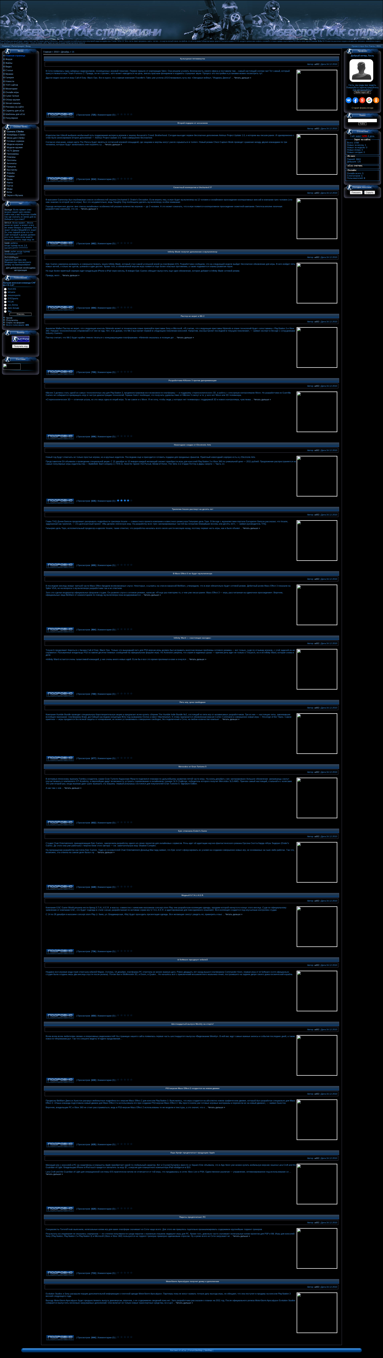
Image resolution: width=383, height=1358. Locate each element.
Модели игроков (15, 144)
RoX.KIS (12, 289)
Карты (10, 182)
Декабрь (65, 52)
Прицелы (11, 166)
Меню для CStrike (16, 138)
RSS (379, 46)
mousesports (14, 295)
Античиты (12, 163)
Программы (13, 154)
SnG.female (13, 308)
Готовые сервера (15, 141)
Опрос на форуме (15, 322)
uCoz (184, 1350)
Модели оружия (15, 147)
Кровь (10, 179)
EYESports (13, 298)
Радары (11, 176)
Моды (10, 189)
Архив (9, 318)
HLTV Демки (13, 150)
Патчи (10, 185)
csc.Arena (13, 305)
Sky (10, 311)
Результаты (12, 320)
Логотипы (11, 160)
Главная (6, 46)
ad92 (316, 64)
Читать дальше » (242, 78)
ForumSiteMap (195, 1350)
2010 (56, 52)
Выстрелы (12, 170)
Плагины (11, 157)
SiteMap (208, 1350)
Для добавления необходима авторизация (20, 269)
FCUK (11, 301)
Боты (9, 192)
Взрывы (11, 173)
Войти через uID (362, 92)
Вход (28, 46)
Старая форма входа (362, 108)
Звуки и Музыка (15, 195)
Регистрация (18, 46)
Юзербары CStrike (16, 134)
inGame (11, 292)
